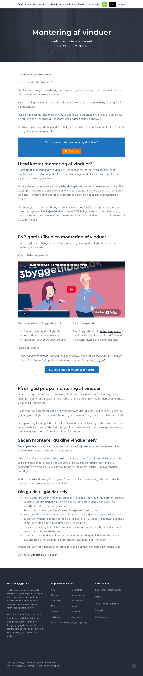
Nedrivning (56, 601)
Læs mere (120, 4)
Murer (74, 606)
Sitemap (30, 666)
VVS (53, 590)
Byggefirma (77, 612)
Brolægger (56, 617)
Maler (53, 606)
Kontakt (16, 666)
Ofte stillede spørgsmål (107, 604)
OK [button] (104, 4)
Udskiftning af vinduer (43, 555)
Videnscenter (102, 617)
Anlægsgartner (78, 595)
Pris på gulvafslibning (61, 622)
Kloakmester (77, 617)
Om (8, 666)
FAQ (23, 666)
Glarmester (77, 590)
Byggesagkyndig (79, 622)
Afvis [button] (112, 4)
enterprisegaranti (110, 331)
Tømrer (54, 612)
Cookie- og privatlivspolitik (48, 666)
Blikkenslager (77, 601)
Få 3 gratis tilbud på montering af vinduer (71, 369)
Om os (98, 597)
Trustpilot (99, 360)
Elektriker (55, 595)
